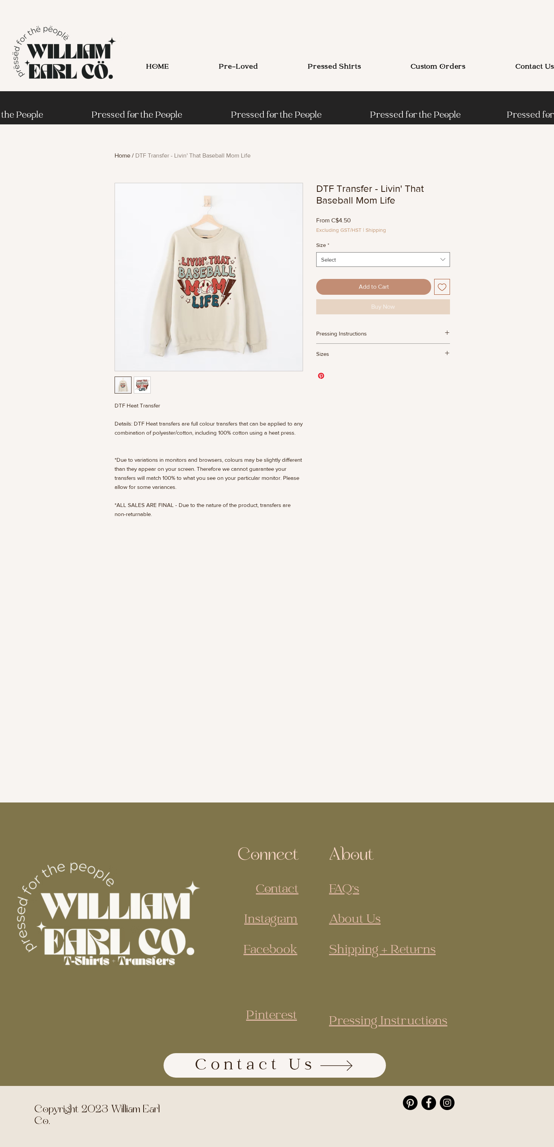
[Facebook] (428, 1102)
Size (322, 245)
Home (122, 155)
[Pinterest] (410, 1102)
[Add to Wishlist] (442, 287)
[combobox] (383, 259)
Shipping (376, 230)
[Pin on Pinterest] (321, 375)
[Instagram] (447, 1102)
